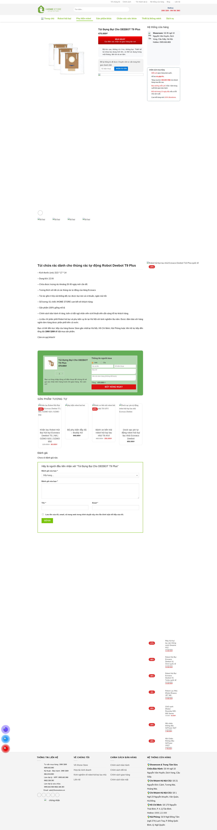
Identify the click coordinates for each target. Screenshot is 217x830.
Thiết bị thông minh (151, 18)
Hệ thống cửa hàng (157, 2)
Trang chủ (49, 18)
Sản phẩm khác (104, 18)
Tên (44, 503)
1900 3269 (165, 11)
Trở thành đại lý (141, 2)
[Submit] (127, 9)
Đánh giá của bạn (50, 471)
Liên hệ (177, 2)
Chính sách (127, 2)
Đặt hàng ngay (114, 387)
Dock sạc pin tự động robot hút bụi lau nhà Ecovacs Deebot (131, 434)
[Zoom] (40, 212)
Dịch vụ (170, 18)
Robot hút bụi (64, 18)
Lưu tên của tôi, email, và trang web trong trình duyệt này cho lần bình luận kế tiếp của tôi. (84, 514)
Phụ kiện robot (83, 18)
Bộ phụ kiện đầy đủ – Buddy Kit (77, 431)
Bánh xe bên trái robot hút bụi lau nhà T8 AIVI (104, 433)
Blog (168, 2)
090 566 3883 (175, 11)
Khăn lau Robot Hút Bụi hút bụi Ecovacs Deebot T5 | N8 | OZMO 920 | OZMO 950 (50, 436)
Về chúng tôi (115, 2)
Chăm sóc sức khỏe (127, 18)
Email (95, 503)
